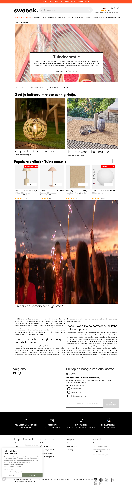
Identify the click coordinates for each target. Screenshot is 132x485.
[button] (4, 479)
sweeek (16, 22)
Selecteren (12, 475)
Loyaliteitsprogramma (100, 17)
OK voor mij (32, 475)
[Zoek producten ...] (89, 10)
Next (114, 161)
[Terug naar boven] (128, 481)
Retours (16, 446)
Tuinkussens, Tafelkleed (58, 87)
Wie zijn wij (96, 443)
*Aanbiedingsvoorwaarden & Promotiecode (102, 450)
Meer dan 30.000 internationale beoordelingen (106, 12)
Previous (109, 161)
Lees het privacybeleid (10, 469)
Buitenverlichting (37, 87)
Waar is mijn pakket (20, 443)
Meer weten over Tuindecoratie (66, 71)
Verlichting (18, 319)
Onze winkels (112, 17)
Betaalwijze (44, 443)
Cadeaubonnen (45, 446)
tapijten (62, 348)
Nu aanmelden (111, 403)
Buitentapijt (21, 87)
